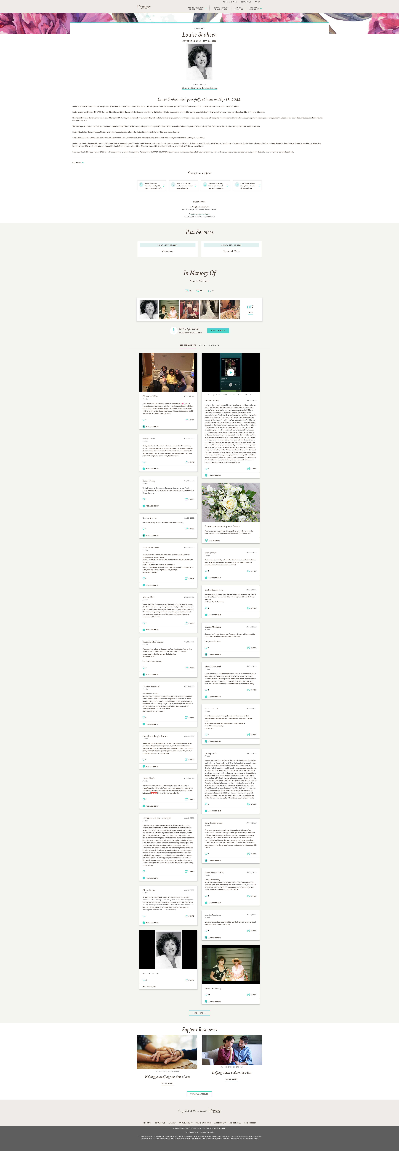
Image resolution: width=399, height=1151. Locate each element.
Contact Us (246, 2)
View (250, 312)
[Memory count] (186, 291)
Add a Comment (152, 426)
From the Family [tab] (209, 345)
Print (257, 2)
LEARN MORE (167, 1083)
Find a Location (230, 2)
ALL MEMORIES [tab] (188, 345)
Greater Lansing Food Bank (199, 214)
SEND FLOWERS (214, 540)
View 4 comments (149, 987)
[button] (197, 8)
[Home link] (144, 7)
